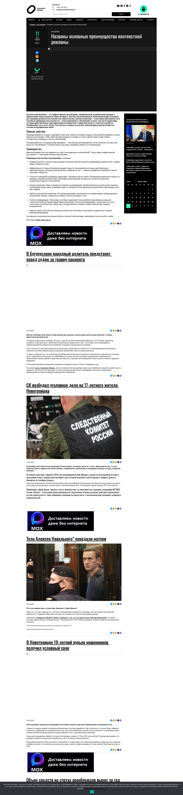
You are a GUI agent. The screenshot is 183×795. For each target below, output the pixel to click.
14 (144, 197)
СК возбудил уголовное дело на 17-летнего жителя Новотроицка (72, 388)
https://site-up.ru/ (43, 220)
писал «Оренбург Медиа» (45, 368)
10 (128, 197)
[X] (118, 223)
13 (140, 197)
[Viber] (120, 223)
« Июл (128, 181)
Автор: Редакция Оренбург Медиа (37, 78)
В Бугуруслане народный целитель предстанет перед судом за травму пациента (69, 256)
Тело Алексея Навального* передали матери (66, 538)
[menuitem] (31, 20)
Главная (32, 25)
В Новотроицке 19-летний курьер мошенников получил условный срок (67, 645)
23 (152, 201)
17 (128, 201)
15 (148, 197)
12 (136, 197)
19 (136, 201)
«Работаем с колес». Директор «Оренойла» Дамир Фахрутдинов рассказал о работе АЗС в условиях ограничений (139, 169)
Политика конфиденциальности (95, 788)
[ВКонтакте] (37, 52)
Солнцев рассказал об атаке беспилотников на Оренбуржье (137, 121)
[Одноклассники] (37, 56)
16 (152, 197)
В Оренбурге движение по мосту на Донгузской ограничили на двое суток (140, 161)
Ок (92, 792)
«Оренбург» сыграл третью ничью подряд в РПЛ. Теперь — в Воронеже (139, 148)
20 (140, 201)
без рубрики (41, 25)
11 (132, 197)
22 (148, 201)
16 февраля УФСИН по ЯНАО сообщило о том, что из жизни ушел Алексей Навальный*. (71, 618)
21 (144, 201)
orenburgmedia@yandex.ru (66, 9)
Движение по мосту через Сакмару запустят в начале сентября (139, 155)
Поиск (121, 14)
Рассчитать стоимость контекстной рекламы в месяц (80, 125)
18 (132, 201)
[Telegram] (37, 60)
